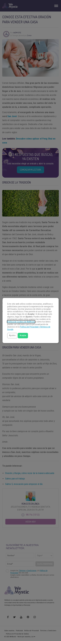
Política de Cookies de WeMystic (21, 321)
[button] (12, 335)
